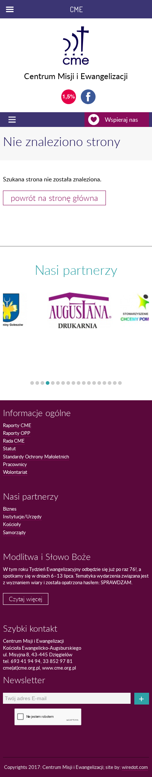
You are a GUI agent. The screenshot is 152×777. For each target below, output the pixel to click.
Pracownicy (15, 464)
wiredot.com (135, 767)
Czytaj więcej (25, 599)
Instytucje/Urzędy (22, 516)
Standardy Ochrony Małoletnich (36, 456)
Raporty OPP (16, 433)
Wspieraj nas (121, 120)
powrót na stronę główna (54, 197)
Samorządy (14, 532)
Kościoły (12, 524)
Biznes (10, 508)
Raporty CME (17, 425)
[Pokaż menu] (13, 119)
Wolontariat (15, 472)
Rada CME (14, 440)
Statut (9, 448)
